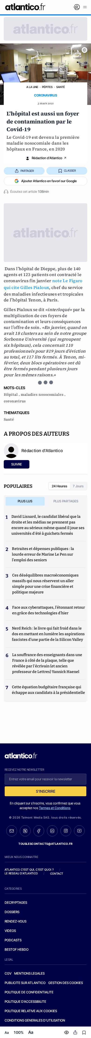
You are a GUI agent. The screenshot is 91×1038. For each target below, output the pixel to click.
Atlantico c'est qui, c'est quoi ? (29, 869)
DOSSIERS (12, 912)
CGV (8, 973)
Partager (27, 171)
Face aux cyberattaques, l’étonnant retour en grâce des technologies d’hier (48, 610)
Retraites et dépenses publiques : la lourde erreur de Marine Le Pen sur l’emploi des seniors (43, 554)
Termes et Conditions (54, 808)
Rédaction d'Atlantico (47, 158)
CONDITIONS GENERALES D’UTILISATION (35, 1020)
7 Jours (78, 486)
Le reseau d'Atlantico (21, 873)
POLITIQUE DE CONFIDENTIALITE (29, 992)
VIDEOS (10, 931)
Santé (60, 87)
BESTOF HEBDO (16, 949)
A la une (32, 87)
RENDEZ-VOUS (15, 921)
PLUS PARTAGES (65, 501)
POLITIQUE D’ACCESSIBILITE (25, 1001)
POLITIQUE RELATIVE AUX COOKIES (31, 1011)
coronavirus (15, 401)
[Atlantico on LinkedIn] (52, 830)
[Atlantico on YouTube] (79, 830)
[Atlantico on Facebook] (38, 830)
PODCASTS (13, 940)
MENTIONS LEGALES (29, 973)
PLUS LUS (25, 501)
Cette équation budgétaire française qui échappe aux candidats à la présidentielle (48, 690)
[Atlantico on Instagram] (65, 830)
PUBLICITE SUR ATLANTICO (25, 983)
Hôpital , (12, 394)
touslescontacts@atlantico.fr (45, 844)
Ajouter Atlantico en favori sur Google (49, 181)
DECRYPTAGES (16, 902)
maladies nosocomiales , (43, 394)
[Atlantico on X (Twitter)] (25, 830)
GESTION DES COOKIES (65, 983)
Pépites (47, 87)
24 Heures (59, 486)
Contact (56, 873)
